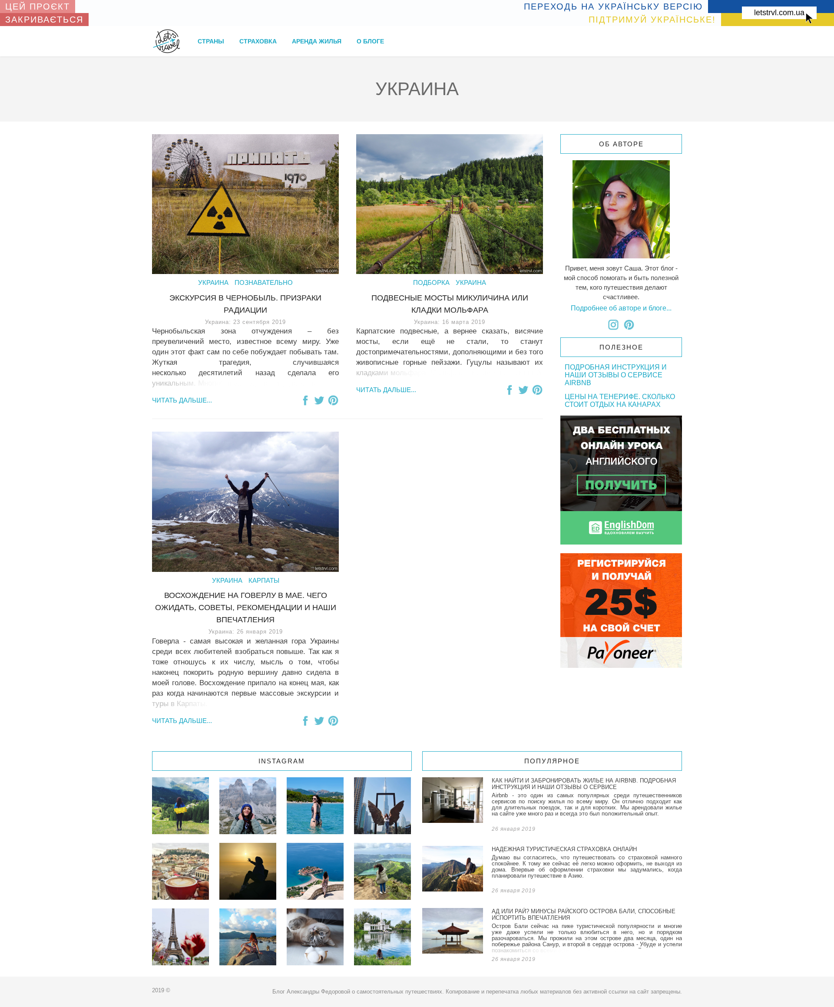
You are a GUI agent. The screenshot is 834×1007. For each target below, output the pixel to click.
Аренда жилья (316, 41)
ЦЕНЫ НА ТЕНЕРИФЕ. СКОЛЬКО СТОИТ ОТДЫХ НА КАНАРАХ (620, 400)
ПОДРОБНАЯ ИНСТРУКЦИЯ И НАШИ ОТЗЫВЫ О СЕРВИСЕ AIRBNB (616, 374)
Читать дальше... (182, 400)
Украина (213, 282)
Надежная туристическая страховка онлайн (552, 871)
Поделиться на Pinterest (333, 400)
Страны (211, 41)
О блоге (370, 41)
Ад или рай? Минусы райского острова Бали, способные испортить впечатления (552, 937)
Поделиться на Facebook (305, 400)
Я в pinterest (629, 324)
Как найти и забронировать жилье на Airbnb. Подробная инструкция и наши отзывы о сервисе (552, 806)
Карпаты (263, 580)
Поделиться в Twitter (319, 400)
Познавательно (264, 282)
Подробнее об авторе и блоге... (621, 308)
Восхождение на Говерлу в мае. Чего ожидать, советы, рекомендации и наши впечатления (245, 607)
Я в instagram (613, 324)
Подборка (431, 282)
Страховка (258, 41)
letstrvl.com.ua (779, 12)
